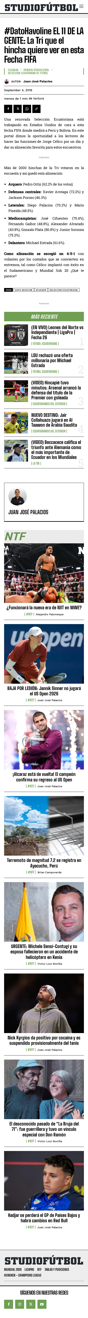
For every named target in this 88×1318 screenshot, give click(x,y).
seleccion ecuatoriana (64, 290)
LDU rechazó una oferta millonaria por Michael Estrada (52, 360)
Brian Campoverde (50, 872)
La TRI (36, 463)
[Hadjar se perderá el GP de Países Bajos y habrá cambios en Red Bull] (44, 1183)
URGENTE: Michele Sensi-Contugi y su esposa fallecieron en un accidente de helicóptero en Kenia (44, 952)
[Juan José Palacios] (7, 81)
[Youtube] (41, 1304)
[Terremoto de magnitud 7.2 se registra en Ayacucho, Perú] (44, 828)
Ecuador (13, 70)
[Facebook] (8, 109)
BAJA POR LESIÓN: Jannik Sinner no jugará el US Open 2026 (44, 690)
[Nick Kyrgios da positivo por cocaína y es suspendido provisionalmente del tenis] (44, 1006)
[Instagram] (19, 1304)
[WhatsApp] (27, 109)
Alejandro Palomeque (50, 614)
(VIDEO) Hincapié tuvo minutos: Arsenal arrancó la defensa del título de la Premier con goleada (56, 390)
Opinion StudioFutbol (36, 70)
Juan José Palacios (37, 81)
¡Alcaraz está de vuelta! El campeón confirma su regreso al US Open (44, 776)
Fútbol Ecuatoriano (45, 343)
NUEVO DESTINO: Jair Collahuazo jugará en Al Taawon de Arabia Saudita (54, 420)
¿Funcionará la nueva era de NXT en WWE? (44, 607)
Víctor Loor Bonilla (49, 963)
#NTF (29, 614)
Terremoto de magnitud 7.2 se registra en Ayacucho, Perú (44, 862)
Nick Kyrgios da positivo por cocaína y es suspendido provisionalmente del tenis (44, 1040)
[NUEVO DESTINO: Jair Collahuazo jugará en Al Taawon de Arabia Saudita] (16, 422)
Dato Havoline (24, 290)
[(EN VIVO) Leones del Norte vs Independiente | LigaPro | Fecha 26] (16, 335)
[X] (18, 109)
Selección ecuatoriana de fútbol (28, 73)
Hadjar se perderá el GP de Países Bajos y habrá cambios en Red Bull (44, 1217)
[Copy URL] (36, 109)
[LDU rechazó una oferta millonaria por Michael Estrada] (16, 363)
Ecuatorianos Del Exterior (49, 404)
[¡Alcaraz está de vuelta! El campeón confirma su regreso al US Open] (44, 742)
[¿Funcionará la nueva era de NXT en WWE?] (44, 575)
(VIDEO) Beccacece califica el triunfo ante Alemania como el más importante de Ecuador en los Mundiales (56, 449)
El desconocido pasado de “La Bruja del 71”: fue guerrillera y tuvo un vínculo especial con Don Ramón (44, 1129)
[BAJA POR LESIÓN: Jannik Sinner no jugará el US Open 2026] (44, 656)
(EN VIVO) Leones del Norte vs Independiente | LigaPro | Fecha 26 (57, 332)
